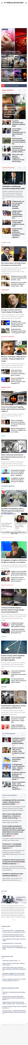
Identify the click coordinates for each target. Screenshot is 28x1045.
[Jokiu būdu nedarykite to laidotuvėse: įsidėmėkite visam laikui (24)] (5, 672)
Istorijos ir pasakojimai (7, 537)
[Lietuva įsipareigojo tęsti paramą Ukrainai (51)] (6, 760)
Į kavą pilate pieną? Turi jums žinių (7, 80)
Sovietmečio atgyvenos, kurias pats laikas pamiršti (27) (13, 707)
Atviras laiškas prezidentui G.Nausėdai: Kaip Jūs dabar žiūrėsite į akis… (19, 132)
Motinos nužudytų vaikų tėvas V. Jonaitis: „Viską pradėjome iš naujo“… (14, 359)
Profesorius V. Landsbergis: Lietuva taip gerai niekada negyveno (12, 846)
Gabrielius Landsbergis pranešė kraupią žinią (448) (13, 187)
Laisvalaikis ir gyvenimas (7, 486)
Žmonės (3, 436)
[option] (14, 55)
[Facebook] (13, 920)
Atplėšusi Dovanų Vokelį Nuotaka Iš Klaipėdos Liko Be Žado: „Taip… (18, 284)
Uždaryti (24, 514)
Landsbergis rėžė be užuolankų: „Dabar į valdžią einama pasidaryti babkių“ (18, 741)
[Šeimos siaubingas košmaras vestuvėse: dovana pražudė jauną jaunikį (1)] (5, 422)
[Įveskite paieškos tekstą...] (26, 3)
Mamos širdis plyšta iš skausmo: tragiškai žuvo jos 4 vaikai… (18, 430)
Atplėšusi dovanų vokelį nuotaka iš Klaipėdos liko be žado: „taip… (19, 278)
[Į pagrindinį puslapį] (14, 3)
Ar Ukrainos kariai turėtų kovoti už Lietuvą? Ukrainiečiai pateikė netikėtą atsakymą (13, 862)
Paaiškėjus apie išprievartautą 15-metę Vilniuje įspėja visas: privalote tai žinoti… (18, 323)
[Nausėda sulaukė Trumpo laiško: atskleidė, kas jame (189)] (6, 222)
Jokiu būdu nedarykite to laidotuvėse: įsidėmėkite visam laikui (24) (18, 673)
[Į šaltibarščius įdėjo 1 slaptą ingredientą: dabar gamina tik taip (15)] (5, 624)
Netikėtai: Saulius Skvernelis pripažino (14, 85)
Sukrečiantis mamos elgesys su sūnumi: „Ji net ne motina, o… (18, 579)
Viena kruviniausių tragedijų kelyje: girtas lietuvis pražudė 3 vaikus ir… (13, 409)
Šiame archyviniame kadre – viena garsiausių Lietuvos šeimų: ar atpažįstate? (18, 785)
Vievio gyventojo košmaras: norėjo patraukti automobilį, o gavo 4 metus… (18, 372)
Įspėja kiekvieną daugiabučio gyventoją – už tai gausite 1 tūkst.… (18, 331)
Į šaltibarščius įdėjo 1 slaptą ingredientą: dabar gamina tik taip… (18, 624)
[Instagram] (15, 920)
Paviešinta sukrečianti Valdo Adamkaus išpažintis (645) (18, 123)
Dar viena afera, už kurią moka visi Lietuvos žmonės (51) (13, 264)
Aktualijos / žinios (6, 242)
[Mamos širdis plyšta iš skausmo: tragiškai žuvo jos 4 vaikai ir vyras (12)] (5, 430)
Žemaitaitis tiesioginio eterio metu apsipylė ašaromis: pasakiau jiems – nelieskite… (18, 472)
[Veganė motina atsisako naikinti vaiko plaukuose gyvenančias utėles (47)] (5, 573)
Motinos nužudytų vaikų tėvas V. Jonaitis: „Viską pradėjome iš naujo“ (18, 751)
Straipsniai (5, 29)
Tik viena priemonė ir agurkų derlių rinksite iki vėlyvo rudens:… (18, 680)
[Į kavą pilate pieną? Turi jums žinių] (7, 75)
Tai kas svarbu (5, 290)
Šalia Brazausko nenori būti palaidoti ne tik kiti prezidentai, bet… (19, 141)
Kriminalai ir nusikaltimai (7, 336)
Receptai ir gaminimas (7, 585)
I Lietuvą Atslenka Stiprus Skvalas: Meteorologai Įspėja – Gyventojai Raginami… (13, 610)
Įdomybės (4, 686)
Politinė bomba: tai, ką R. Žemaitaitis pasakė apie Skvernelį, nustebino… (18, 205)
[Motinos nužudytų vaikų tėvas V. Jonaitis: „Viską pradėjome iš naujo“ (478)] (14, 106)
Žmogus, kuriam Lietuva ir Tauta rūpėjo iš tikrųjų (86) (11, 311)
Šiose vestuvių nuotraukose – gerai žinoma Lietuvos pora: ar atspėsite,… (13, 457)
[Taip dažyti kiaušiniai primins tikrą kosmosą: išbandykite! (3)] (5, 631)
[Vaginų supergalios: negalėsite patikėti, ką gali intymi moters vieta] (5, 726)
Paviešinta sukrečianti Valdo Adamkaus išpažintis (12, 875)
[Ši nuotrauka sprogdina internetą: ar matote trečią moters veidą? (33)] (5, 718)
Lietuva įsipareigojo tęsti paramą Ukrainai (18, 759)
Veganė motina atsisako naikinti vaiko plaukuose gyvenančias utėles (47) (19, 573)
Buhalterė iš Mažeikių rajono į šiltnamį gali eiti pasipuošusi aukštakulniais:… (12, 511)
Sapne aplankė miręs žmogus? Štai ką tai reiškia (20, 66)
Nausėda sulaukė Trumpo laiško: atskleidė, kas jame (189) (18, 223)
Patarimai (4, 636)
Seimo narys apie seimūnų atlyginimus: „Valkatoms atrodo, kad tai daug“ (12, 816)
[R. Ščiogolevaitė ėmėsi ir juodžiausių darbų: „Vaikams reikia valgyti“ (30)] (6, 766)
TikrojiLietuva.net (4, 905)
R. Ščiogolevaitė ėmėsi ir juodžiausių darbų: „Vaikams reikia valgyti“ (18, 767)
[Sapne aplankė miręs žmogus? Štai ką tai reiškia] (20, 61)
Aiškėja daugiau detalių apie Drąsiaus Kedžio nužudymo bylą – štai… (17, 214)
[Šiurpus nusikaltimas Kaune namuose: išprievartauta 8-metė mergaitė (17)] (5, 379)
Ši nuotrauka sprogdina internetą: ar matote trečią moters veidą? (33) (18, 719)
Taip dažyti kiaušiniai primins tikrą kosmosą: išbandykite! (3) (18, 631)
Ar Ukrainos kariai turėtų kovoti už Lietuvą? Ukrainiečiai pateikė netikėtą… (18, 149)
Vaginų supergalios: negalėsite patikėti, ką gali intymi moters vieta (18, 726)
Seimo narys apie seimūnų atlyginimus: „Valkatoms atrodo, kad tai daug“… (18, 158)
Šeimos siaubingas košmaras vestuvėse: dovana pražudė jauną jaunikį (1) (18, 423)
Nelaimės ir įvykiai (6, 387)
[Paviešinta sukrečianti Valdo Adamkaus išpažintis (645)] (6, 122)
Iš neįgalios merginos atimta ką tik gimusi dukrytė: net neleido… (17, 480)
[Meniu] (2, 3)
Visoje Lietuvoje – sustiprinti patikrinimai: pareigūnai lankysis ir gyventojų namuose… (18, 233)
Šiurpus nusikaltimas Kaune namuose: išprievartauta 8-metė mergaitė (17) (18, 380)
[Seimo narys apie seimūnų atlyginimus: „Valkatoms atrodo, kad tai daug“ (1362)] (6, 157)
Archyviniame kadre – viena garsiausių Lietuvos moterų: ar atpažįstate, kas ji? (12, 53)
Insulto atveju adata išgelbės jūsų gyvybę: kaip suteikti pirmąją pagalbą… (12, 658)
